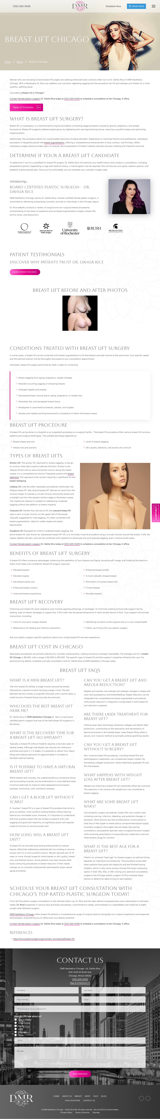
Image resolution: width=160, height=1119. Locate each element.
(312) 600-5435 (21, 6)
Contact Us (89, 1100)
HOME (56, 1096)
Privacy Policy (66, 1112)
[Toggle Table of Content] (37, 107)
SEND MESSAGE (80, 1074)
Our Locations (72, 1100)
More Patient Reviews (25, 272)
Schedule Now (113, 6)
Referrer (22, 1032)
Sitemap (96, 1112)
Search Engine (25, 1020)
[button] (153, 6)
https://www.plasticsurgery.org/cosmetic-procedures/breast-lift (43, 939)
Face (95, 1096)
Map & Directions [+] (80, 983)
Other (20, 1035)
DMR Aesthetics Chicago (22, 914)
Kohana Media (112, 1110)
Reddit (21, 1026)
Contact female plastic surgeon (25, 98)
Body (87, 1096)
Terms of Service (82, 1112)
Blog (103, 1096)
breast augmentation (54, 142)
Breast (78, 1096)
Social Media (24, 1023)
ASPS (20, 1029)
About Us (67, 1096)
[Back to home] (80, 6)
